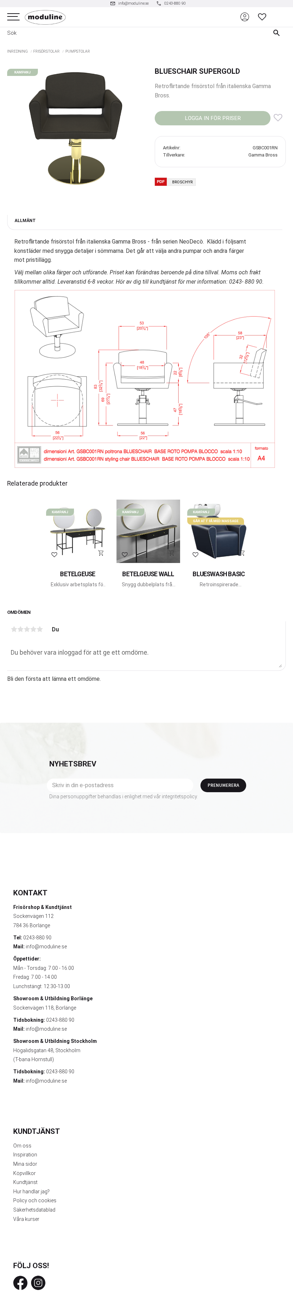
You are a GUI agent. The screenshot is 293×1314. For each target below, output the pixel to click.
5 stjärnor (39, 629)
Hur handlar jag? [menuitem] (31, 1191)
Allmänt (25, 220)
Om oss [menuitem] (22, 1146)
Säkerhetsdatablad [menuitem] (34, 1210)
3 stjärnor (27, 629)
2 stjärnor (20, 629)
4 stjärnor (33, 629)
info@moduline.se (46, 946)
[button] (13, 17)
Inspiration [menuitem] (25, 1154)
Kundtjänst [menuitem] (25, 1182)
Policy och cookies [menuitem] (34, 1200)
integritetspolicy (179, 796)
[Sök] (278, 33)
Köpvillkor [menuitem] (24, 1173)
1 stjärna (14, 629)
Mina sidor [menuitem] (25, 1164)
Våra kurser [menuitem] (26, 1219)
